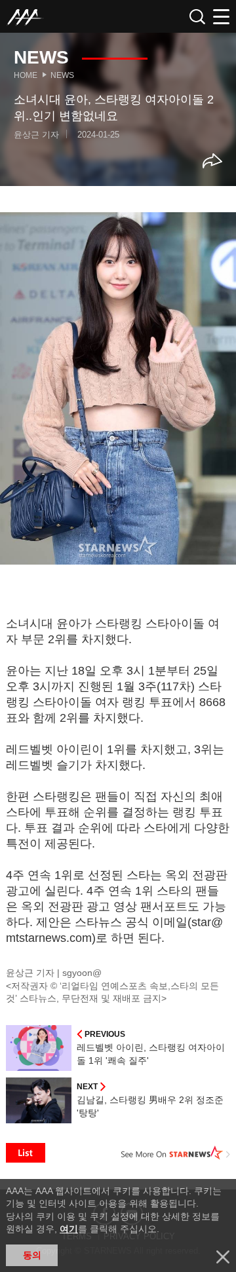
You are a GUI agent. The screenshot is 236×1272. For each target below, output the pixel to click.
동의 (32, 1255)
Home (25, 75)
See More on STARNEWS (175, 1153)
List (25, 1153)
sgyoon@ (82, 972)
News (62, 75)
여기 (69, 1229)
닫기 (222, 1256)
